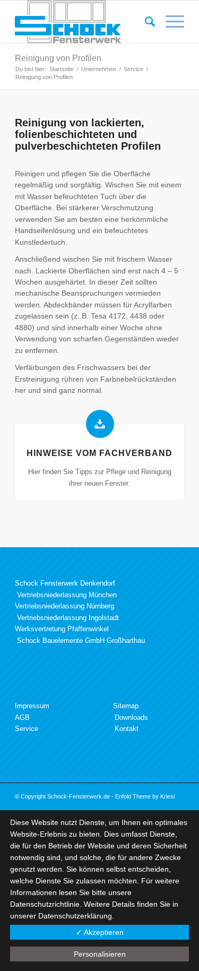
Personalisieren (100, 954)
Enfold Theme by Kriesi (145, 796)
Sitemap (126, 706)
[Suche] (144, 22)
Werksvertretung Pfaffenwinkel (62, 629)
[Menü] (169, 22)
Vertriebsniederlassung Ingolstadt (68, 618)
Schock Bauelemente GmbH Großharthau (81, 641)
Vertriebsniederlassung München (67, 595)
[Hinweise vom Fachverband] (100, 424)
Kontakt (127, 729)
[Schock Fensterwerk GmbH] (82, 22)
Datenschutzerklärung (75, 916)
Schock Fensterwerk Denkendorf (65, 583)
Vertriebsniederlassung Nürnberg (64, 606)
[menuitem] (144, 22)
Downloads (131, 717)
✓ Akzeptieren (100, 932)
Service (26, 729)
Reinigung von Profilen (58, 58)
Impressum (32, 706)
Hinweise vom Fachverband (99, 453)
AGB (22, 717)
